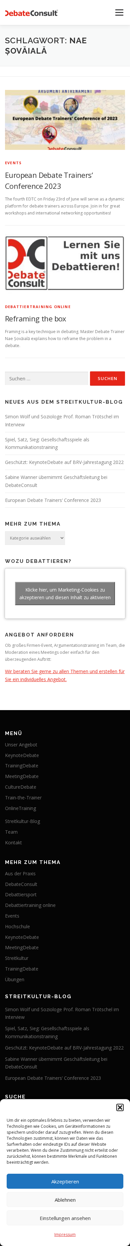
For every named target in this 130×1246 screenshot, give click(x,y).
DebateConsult (21, 884)
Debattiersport (21, 894)
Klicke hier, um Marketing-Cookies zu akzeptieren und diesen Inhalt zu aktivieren (65, 594)
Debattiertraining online (38, 306)
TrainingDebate (21, 765)
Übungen (14, 979)
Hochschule (17, 926)
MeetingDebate (22, 776)
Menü (118, 12)
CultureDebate (20, 787)
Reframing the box (35, 318)
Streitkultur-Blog (22, 821)
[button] (120, 1107)
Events (13, 162)
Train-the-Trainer (23, 797)
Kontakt (13, 842)
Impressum (65, 1234)
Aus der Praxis (20, 873)
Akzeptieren (65, 1181)
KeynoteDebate (22, 755)
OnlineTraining (20, 808)
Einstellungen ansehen (65, 1218)
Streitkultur (16, 958)
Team (11, 832)
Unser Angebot (21, 744)
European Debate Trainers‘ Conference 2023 (53, 500)
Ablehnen (65, 1199)
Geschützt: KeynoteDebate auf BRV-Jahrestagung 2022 (64, 462)
